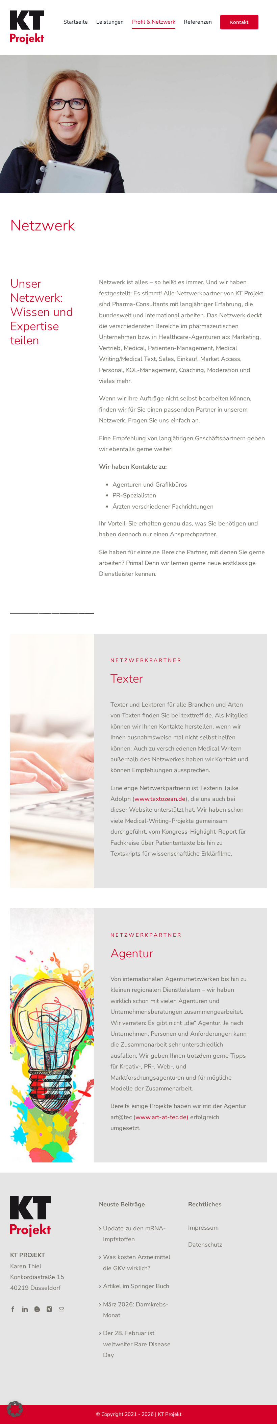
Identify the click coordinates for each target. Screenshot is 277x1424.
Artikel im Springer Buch (136, 1286)
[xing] (49, 1309)
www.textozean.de (159, 799)
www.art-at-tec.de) (161, 1117)
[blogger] (37, 1309)
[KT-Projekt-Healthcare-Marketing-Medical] (30, 1199)
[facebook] (13, 1309)
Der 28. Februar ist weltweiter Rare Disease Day (137, 1344)
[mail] (61, 1309)
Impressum (203, 1228)
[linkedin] (25, 1309)
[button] (15, 1409)
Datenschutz (205, 1245)
